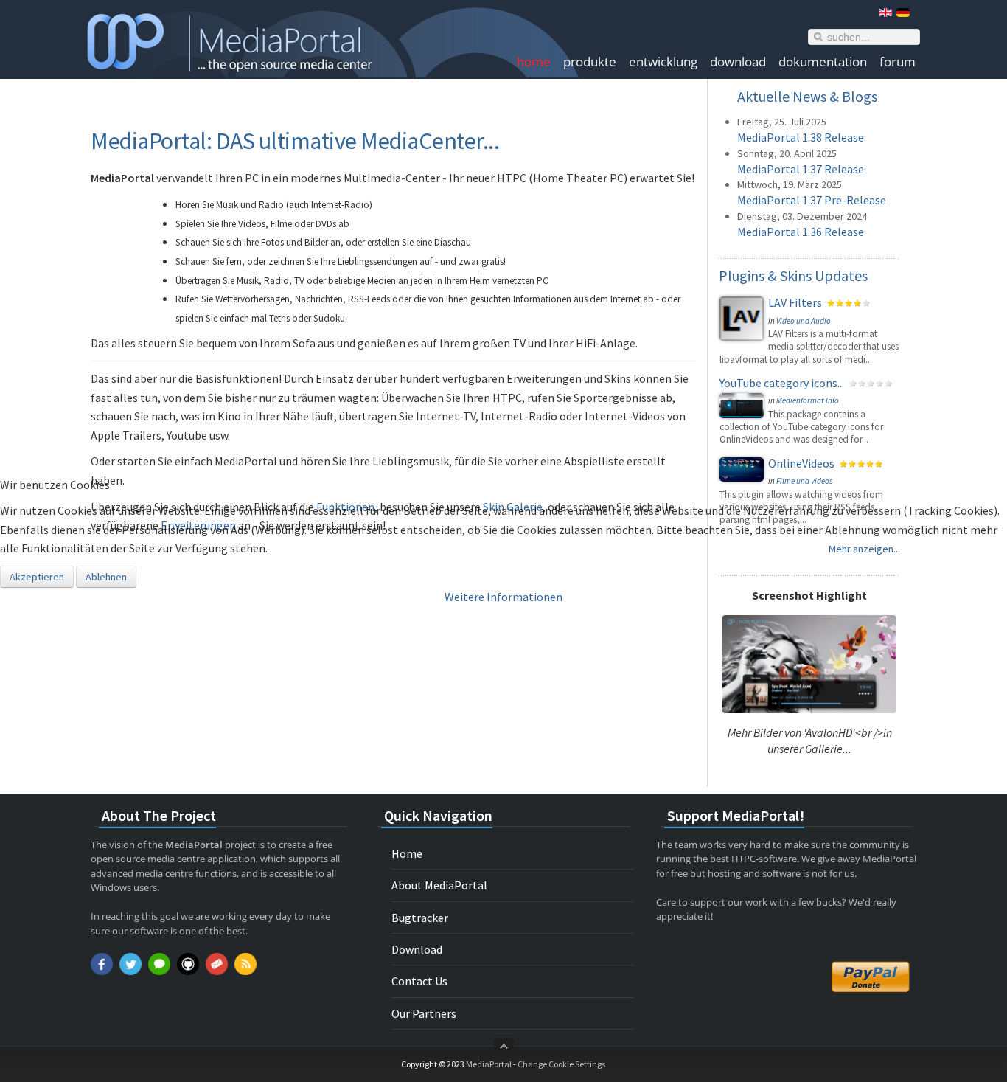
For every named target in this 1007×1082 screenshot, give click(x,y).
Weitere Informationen (503, 596)
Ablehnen (106, 576)
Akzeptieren (37, 576)
